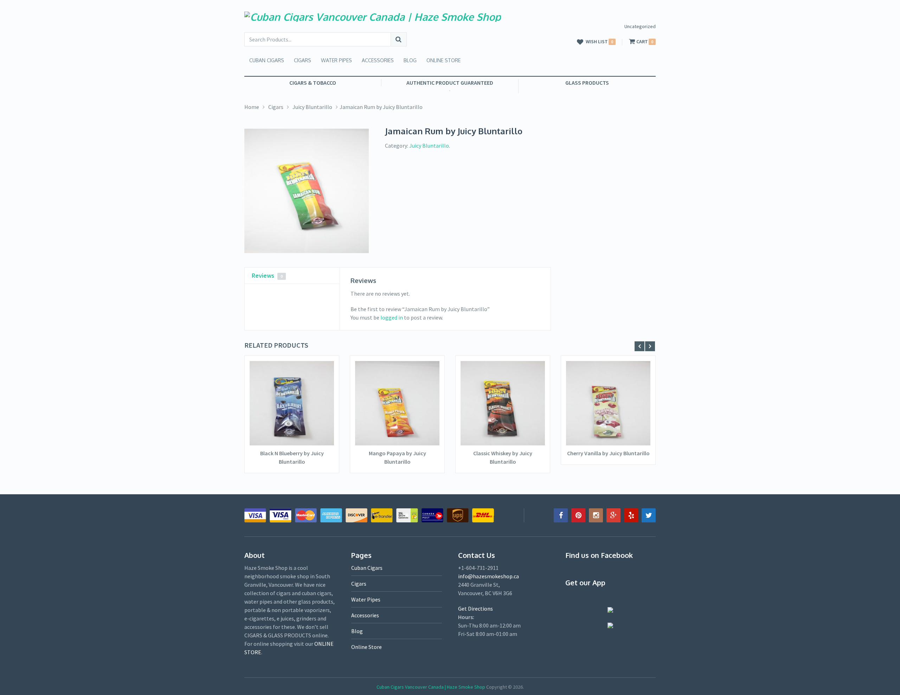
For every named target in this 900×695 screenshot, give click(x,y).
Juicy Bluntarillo (312, 106)
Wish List (597, 42)
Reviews (267, 275)
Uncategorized (640, 26)
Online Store (443, 60)
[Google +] (613, 515)
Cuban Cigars (266, 60)
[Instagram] (596, 515)
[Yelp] (631, 515)
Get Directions (475, 608)
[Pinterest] (578, 515)
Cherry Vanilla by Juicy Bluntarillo (608, 453)
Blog (410, 60)
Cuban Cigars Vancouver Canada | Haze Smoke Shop (431, 687)
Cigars (302, 60)
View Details (291, 424)
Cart (642, 41)
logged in (391, 317)
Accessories (378, 60)
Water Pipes (336, 60)
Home (251, 106)
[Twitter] (649, 515)
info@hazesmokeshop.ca (488, 576)
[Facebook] (561, 515)
